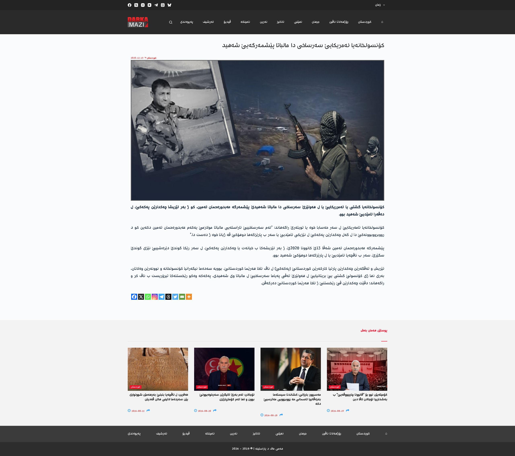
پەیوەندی (186, 22)
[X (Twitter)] (136, 5)
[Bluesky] (169, 5)
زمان (378, 5)
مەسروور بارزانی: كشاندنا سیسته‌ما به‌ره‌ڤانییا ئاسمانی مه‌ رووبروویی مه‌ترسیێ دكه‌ (292, 399)
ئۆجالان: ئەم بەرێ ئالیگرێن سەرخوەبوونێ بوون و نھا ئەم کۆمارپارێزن (227, 397)
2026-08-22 (137, 411)
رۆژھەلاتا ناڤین (338, 22)
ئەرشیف (208, 22)
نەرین (263, 22)
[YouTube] (149, 5)
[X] (141, 297)
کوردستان (364, 22)
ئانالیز (280, 22)
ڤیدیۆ (227, 22)
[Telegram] (156, 5)
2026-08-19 (337, 411)
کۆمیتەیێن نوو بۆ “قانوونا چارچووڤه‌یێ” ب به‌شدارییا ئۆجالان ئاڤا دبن (360, 397)
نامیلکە (245, 22)
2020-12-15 (137, 58)
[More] (189, 297)
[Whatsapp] (148, 297)
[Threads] (163, 5)
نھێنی (298, 22)
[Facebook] (129, 5)
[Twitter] (175, 297)
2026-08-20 (204, 411)
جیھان (315, 22)
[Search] (170, 22)
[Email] (182, 297)
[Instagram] (143, 5)
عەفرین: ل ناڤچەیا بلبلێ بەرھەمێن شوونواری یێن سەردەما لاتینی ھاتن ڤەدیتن (159, 397)
